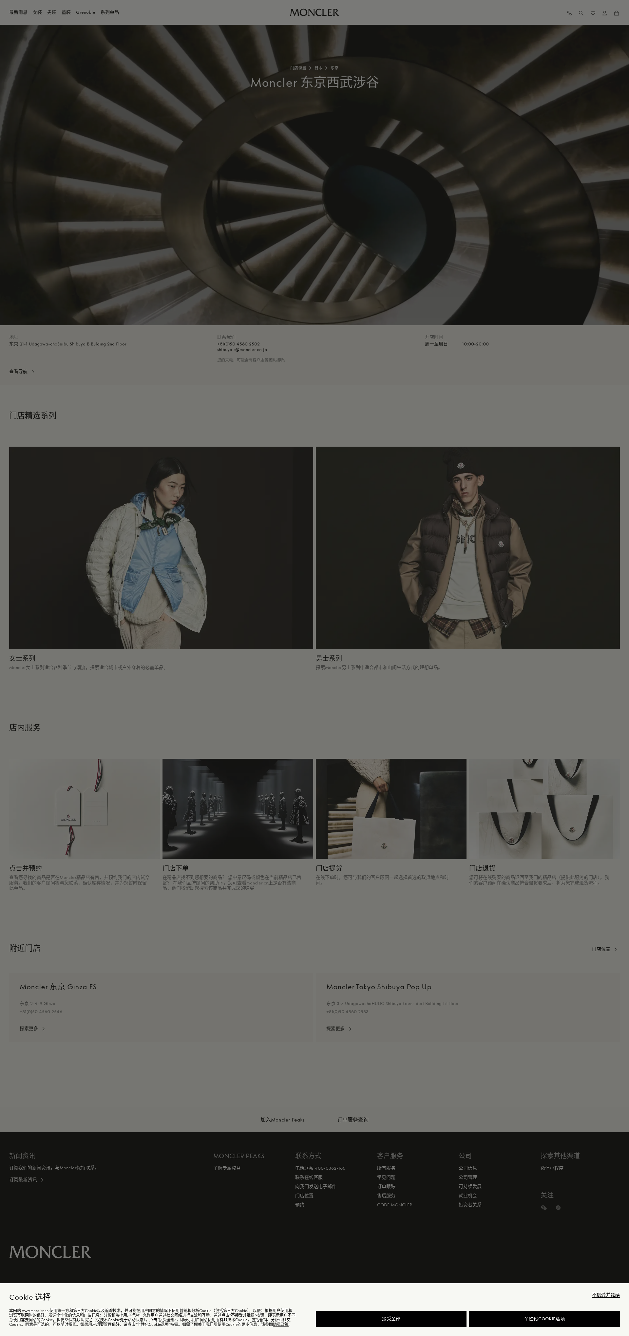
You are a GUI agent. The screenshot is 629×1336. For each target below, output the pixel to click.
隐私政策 (281, 1324)
